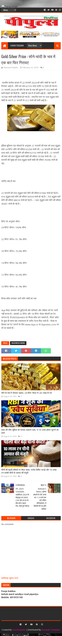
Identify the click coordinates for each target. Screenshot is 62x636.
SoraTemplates (19, 630)
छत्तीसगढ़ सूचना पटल (9, 578)
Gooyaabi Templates (50, 630)
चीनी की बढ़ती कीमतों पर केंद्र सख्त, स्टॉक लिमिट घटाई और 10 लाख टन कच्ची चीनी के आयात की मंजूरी (28, 471)
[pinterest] (56, 10)
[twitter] (48, 10)
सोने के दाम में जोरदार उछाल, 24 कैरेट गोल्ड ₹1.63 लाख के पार (26, 393)
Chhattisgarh (17, 45)
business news (18, 343)
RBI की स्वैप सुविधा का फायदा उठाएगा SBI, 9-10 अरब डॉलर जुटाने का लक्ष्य (30, 431)
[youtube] (52, 10)
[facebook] (44, 10)
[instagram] (59, 10)
